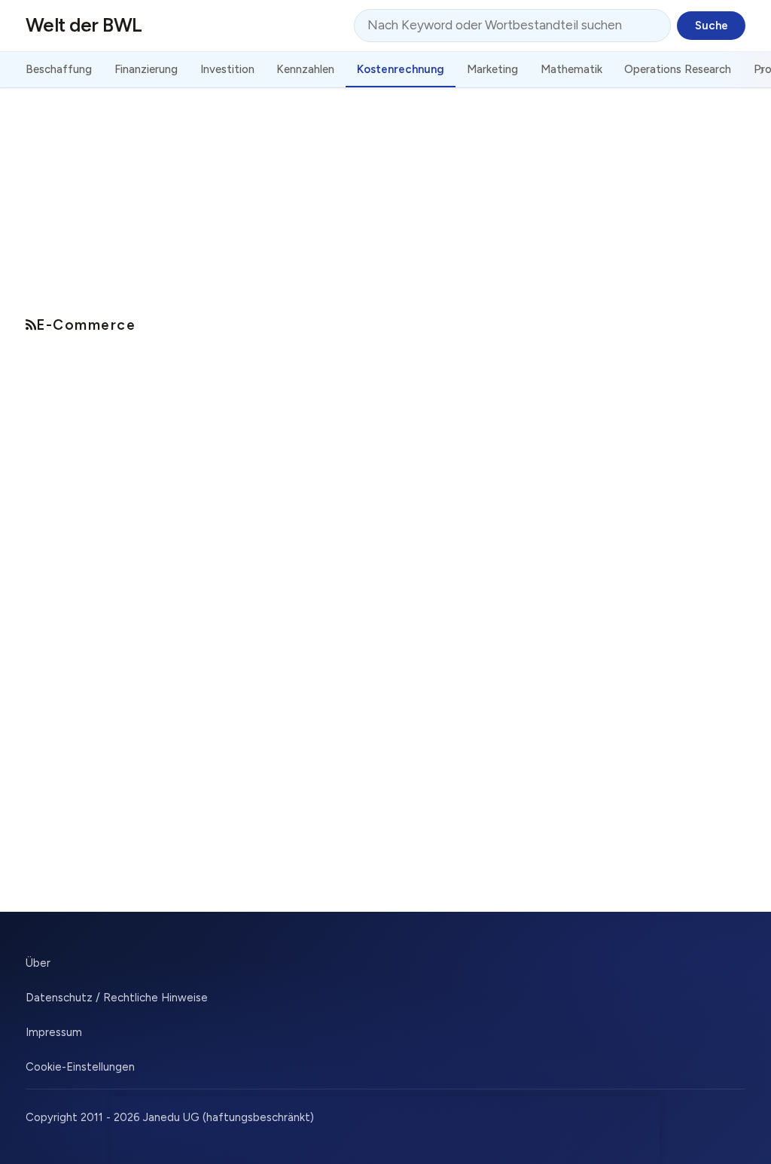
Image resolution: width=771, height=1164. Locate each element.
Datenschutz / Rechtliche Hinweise (117, 997)
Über (38, 963)
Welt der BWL (84, 25)
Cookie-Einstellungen (80, 1067)
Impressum (54, 1032)
